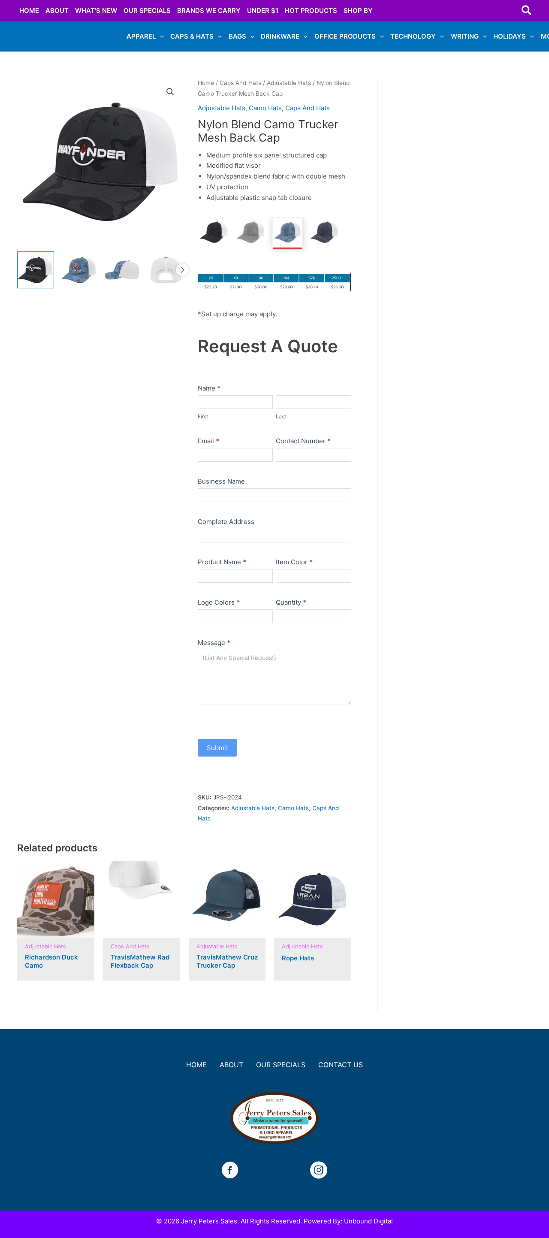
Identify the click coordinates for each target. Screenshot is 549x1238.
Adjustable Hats (289, 82)
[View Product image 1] (35, 269)
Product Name (222, 562)
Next (182, 269)
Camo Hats (265, 108)
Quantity (291, 602)
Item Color (294, 562)
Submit (217, 748)
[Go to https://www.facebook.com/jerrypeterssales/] (229, 1171)
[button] (527, 10)
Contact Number (303, 441)
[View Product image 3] (122, 269)
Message (214, 643)
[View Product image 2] (78, 269)
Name (209, 388)
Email (208, 441)
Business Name (221, 481)
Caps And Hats (240, 82)
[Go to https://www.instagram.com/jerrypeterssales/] (318, 1171)
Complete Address (226, 522)
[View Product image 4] (165, 269)
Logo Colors (219, 602)
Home (206, 82)
